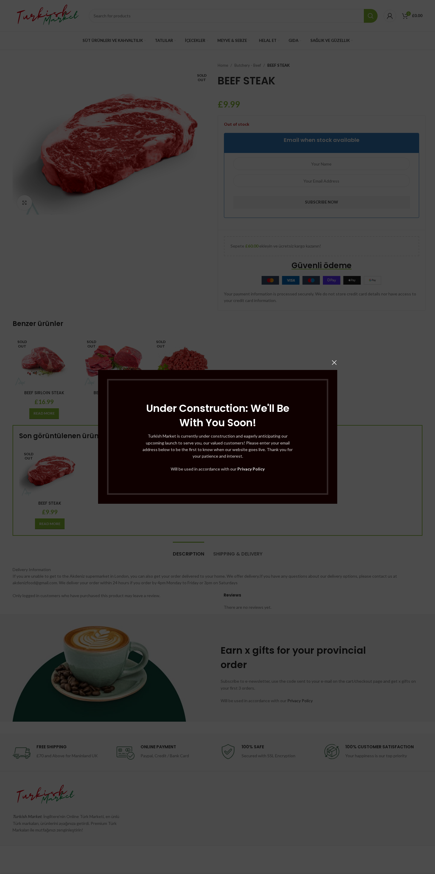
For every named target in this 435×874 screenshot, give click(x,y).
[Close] (334, 362)
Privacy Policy (251, 468)
